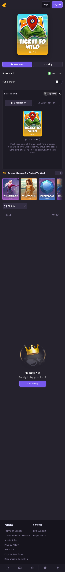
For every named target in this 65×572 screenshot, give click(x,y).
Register (57, 4)
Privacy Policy (12, 544)
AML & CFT (10, 549)
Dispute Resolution (14, 554)
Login (46, 4)
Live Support (39, 530)
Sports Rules (11, 540)
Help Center (39, 535)
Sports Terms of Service (17, 535)
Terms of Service (14, 530)
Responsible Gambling (16, 559)
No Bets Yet (32, 373)
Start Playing (32, 383)
